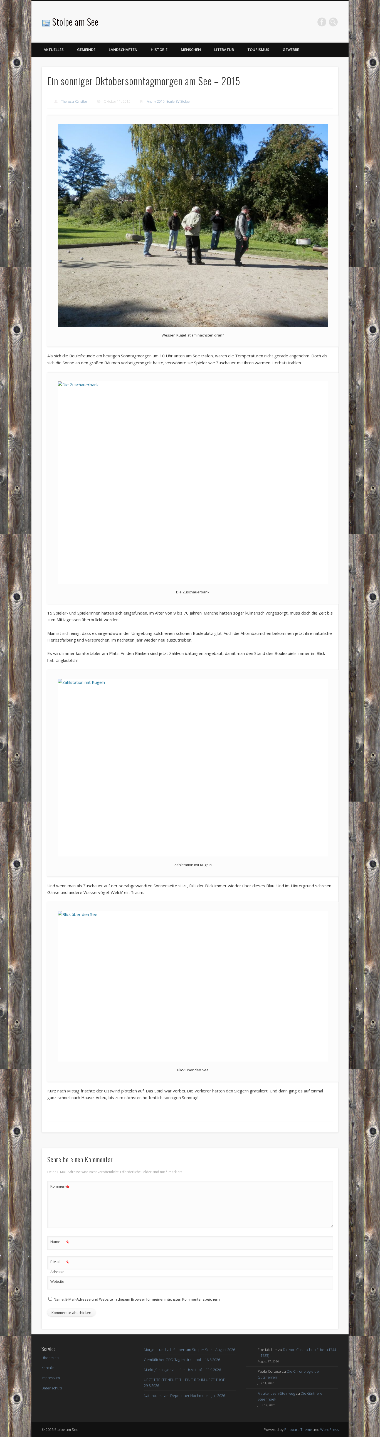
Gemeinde (86, 49)
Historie (159, 49)
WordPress (329, 1429)
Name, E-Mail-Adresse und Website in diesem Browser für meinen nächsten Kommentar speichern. (137, 1299)
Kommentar (60, 1187)
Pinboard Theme (298, 1429)
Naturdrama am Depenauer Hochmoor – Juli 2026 (184, 1395)
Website (57, 1281)
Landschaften (123, 49)
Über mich (50, 1357)
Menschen (191, 49)
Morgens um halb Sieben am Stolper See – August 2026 (189, 1349)
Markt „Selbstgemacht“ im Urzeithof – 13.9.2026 (182, 1369)
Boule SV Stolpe (178, 101)
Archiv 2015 (156, 101)
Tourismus (258, 49)
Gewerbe (291, 49)
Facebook (321, 22)
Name (60, 1242)
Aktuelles (54, 49)
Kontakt (47, 1367)
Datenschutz (52, 1388)
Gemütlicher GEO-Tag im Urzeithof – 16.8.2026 (182, 1359)
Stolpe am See (75, 21)
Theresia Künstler (74, 101)
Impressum (50, 1377)
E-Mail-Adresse (60, 1266)
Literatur (224, 49)
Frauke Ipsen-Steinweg (276, 1393)
